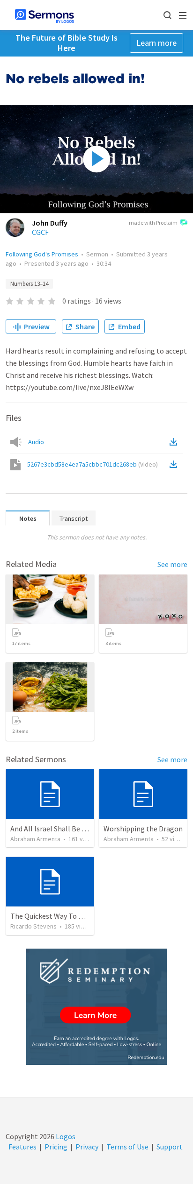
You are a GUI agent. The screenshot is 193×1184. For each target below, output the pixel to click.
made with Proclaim (153, 222)
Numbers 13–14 (29, 284)
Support (169, 1146)
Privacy (86, 1146)
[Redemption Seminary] (96, 1007)
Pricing (56, 1146)
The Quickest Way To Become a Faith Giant (78, 916)
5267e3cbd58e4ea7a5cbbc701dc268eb (92, 464)
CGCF (40, 232)
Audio (36, 442)
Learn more (156, 42)
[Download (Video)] (175, 464)
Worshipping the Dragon (143, 828)
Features (22, 1146)
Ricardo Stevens (33, 926)
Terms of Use (127, 1146)
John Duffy (49, 222)
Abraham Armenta (35, 839)
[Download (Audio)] (175, 442)
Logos (64, 1136)
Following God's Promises (42, 254)
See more (172, 564)
